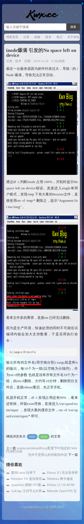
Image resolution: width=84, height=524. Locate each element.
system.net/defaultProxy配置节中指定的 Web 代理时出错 (41, 449)
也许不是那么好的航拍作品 (47, 454)
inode (44, 436)
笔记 (59, 37)
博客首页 (12, 37)
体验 (37, 37)
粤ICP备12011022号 (42, 510)
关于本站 (73, 37)
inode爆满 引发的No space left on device (41, 53)
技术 (48, 37)
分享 (26, 37)
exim (32, 436)
